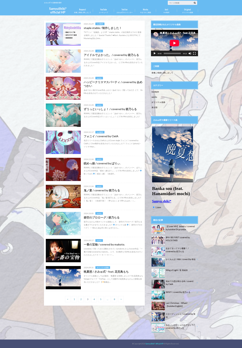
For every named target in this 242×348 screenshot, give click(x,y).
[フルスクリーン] (194, 53)
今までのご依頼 (145, 10)
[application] (174, 43)
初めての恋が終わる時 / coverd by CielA (179, 282)
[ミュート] (190, 53)
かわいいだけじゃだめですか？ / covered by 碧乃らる (180, 326)
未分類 (154, 107)
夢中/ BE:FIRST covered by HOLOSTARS (178, 239)
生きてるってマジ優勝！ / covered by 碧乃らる (177, 250)
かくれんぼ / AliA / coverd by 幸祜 (181, 259)
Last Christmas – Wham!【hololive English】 (177, 304)
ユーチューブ (103, 10)
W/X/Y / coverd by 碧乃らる (178, 292)
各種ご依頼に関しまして (82, 10)
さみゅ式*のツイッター (125, 10)
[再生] (154, 53)
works (154, 97)
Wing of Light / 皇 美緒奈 (177, 270)
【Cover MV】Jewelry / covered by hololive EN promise (180, 228)
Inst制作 (166, 10)
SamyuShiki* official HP (58, 10)
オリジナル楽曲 (187, 10)
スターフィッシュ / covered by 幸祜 (180, 315)
